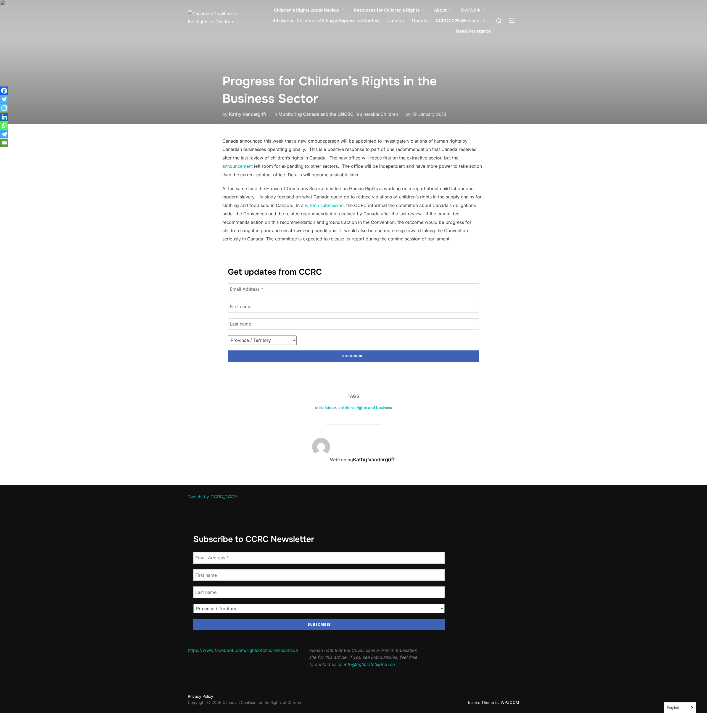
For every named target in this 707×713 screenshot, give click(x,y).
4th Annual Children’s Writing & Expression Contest (326, 20)
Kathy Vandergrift (247, 114)
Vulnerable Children (377, 114)
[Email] (4, 143)
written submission (324, 205)
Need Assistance (473, 31)
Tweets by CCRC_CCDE (212, 496)
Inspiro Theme (481, 702)
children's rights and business (365, 407)
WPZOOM (510, 702)
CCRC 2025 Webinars (458, 20)
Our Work (471, 10)
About (440, 10)
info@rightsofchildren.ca (369, 664)
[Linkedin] (4, 117)
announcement (237, 166)
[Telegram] (4, 134)
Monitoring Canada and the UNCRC (316, 114)
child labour (325, 407)
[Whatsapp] (4, 125)
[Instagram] (4, 108)
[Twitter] (4, 99)
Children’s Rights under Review (306, 10)
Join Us (396, 20)
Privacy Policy (200, 696)
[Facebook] (4, 90)
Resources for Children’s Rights (387, 10)
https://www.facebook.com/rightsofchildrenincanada (243, 650)
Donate (420, 20)
